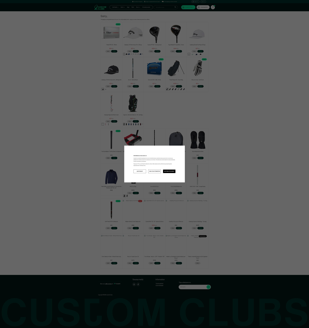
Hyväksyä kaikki (169, 171)
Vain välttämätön (154, 171)
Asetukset (140, 171)
